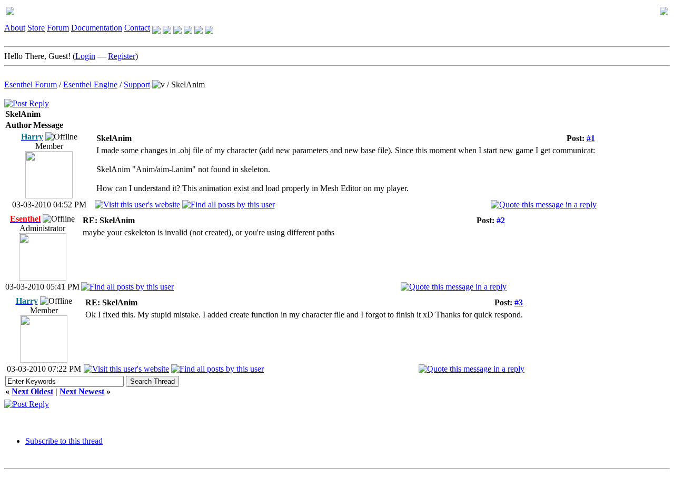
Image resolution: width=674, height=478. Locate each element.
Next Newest (82, 391)
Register (121, 56)
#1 (591, 138)
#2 (501, 220)
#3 (518, 302)
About (14, 27)
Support (137, 84)
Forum (58, 27)
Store (36, 27)
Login (85, 56)
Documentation (96, 27)
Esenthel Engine (90, 84)
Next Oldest (32, 391)
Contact (137, 27)
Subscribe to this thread (64, 440)
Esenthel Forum (30, 84)
